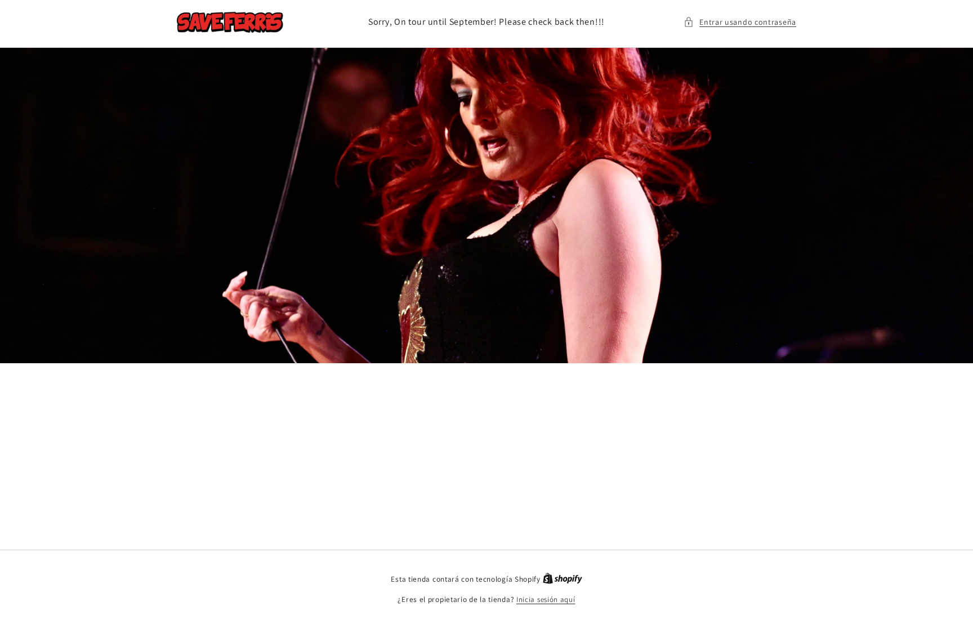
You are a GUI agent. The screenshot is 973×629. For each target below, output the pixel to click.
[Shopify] (562, 579)
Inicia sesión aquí (545, 599)
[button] (740, 22)
